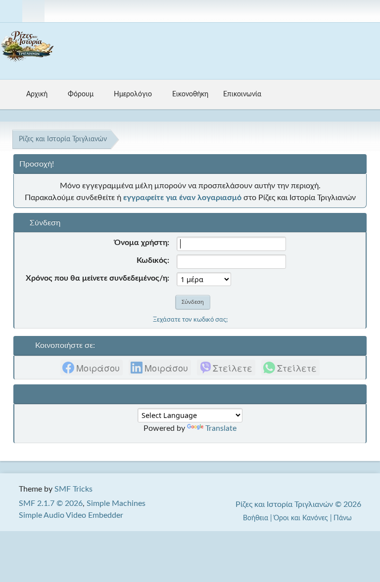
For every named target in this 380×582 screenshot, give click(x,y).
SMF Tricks (73, 489)
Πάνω (343, 518)
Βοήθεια (255, 518)
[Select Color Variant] (368, 11)
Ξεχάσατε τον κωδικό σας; (190, 320)
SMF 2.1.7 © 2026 (51, 503)
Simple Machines (116, 503)
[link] (91, 367)
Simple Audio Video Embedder (71, 515)
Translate (221, 428)
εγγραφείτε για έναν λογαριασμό (182, 198)
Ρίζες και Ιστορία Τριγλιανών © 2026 (298, 504)
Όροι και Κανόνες (301, 518)
